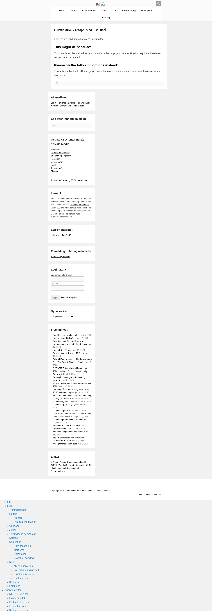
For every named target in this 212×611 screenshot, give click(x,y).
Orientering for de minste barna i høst (69, 419)
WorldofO (63, 465)
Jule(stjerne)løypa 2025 (63, 401)
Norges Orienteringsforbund (72, 462)
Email (151, 484)
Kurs (11, 562)
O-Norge (54, 462)
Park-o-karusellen (19, 602)
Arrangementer (88, 10)
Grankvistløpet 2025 (62, 410)
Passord (54, 284)
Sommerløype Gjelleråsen (64, 338)
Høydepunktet (17, 598)
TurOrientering (58, 468)
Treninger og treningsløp (22, 534)
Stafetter (13, 538)
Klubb (104, 10)
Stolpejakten (147, 10)
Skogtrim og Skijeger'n (61, 156)
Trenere (18, 518)
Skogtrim (55, 171)
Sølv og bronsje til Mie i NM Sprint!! (69, 353)
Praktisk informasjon (25, 522)
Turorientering (129, 10)
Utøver (73, 10)
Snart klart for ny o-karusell (65, 335)
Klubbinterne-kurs (24, 574)
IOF (90, 465)
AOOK (54, 465)
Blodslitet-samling (24, 558)
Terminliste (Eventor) (60, 256)
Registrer (73, 297)
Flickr (138, 484)
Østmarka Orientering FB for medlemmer (69, 180)
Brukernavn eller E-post (61, 275)
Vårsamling (20, 554)
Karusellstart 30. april (62, 350)
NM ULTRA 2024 (18, 594)
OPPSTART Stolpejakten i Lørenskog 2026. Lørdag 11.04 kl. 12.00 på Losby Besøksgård (70, 371)
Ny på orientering (23, 566)
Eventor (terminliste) (78, 465)
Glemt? (64, 297)
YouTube (131, 484)
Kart (115, 10)
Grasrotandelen (58, 471)
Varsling (106, 17)
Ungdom (14, 526)
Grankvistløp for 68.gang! (64, 404)
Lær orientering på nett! (26, 570)
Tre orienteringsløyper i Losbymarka (69, 432)
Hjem (61, 10)
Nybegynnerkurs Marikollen (65, 444)
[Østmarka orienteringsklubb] (100, 3)
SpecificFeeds (158, 484)
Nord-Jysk (19, 550)
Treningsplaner (17, 510)
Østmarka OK (57, 162)
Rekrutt (13, 514)
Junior (12, 530)
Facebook (124, 484)
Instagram (144, 484)
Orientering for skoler (79, 205)
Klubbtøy (14, 582)
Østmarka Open (18, 606)
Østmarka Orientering (60, 153)
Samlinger (15, 542)
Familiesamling (22, 546)
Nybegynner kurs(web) (61, 235)
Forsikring (14, 586)
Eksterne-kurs (21, 578)
